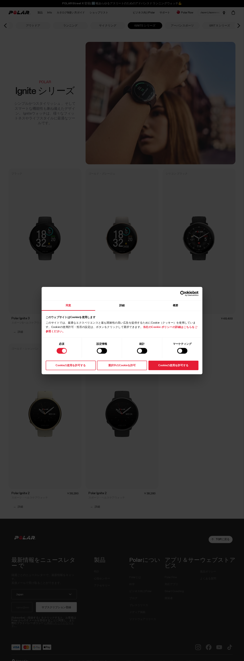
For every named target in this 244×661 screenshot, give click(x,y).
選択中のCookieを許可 (122, 365)
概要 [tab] (175, 305)
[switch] (102, 351)
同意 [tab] (68, 305)
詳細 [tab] (122, 305)
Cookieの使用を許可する (71, 365)
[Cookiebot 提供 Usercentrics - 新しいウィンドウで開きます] (182, 293)
